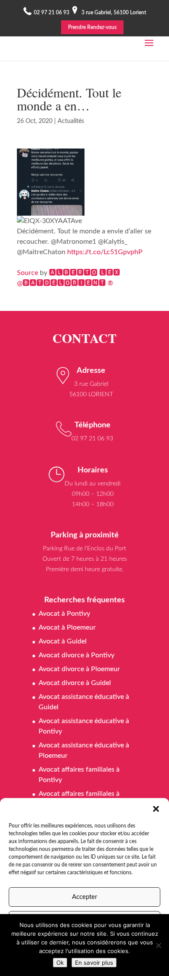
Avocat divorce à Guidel (75, 682)
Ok (60, 962)
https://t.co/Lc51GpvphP (105, 252)
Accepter (84, 897)
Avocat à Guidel (63, 641)
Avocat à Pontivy (64, 613)
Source (27, 272)
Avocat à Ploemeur (67, 627)
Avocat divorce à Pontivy (76, 655)
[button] (156, 809)
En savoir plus (94, 962)
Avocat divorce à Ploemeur (79, 669)
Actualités (71, 121)
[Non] (158, 945)
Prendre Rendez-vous (92, 27)
